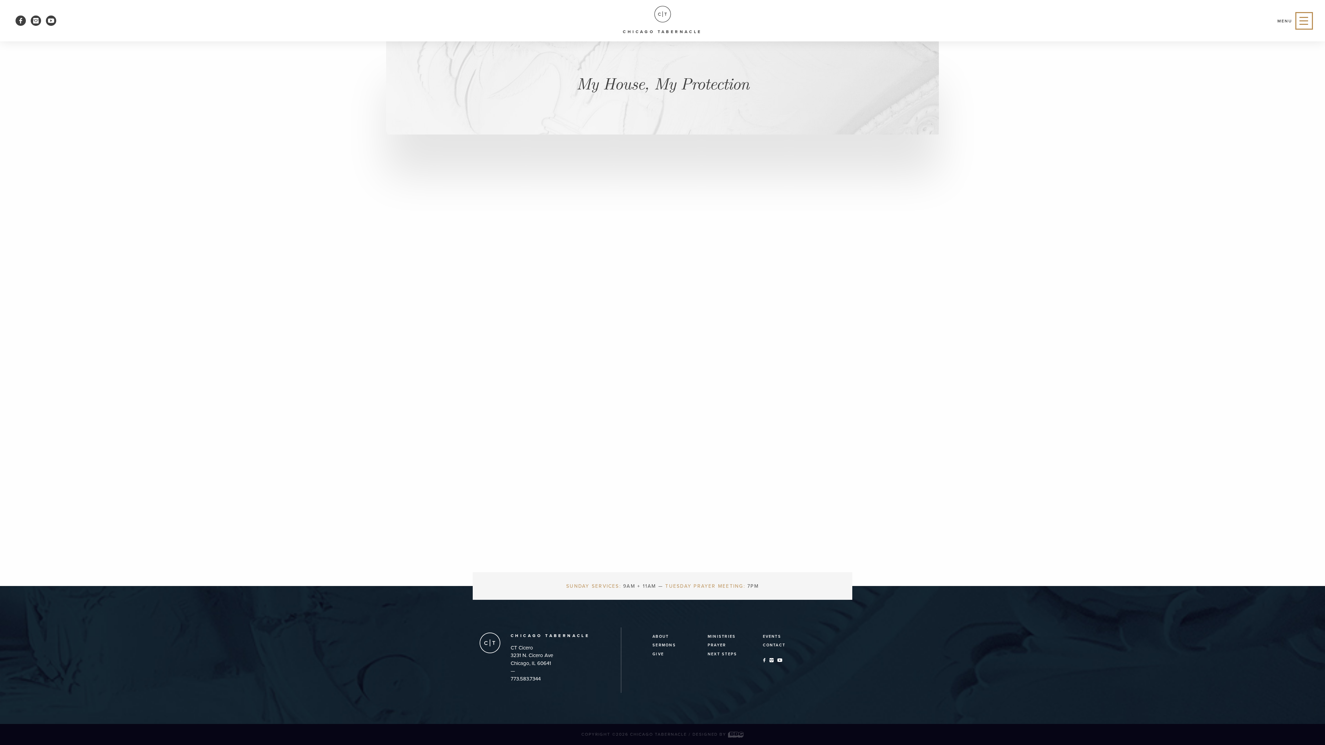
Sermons (664, 645)
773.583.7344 (526, 679)
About (660, 636)
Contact (774, 645)
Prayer (717, 645)
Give (658, 654)
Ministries (722, 636)
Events (772, 636)
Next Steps (722, 654)
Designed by (710, 734)
